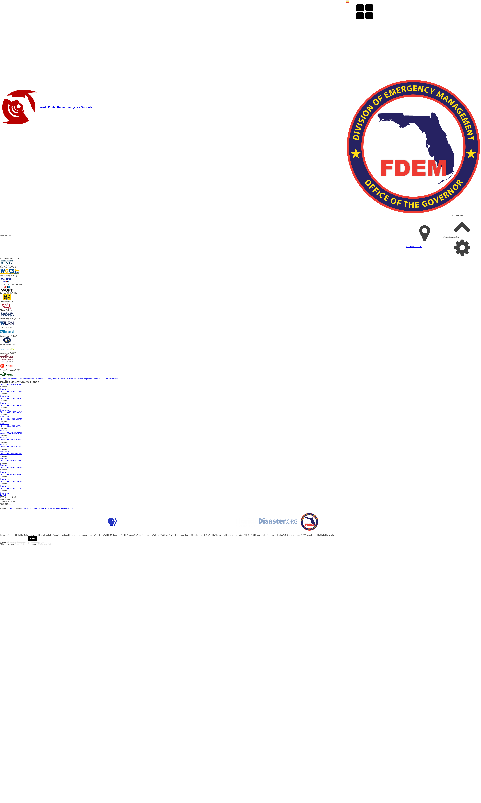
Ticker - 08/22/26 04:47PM (11, 426)
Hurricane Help (81, 379)
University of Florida (29, 508)
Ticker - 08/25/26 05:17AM (11, 391)
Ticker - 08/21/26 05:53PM (11, 440)
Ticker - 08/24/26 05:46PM (11, 398)
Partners (13, 379)
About (7, 379)
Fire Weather (70, 379)
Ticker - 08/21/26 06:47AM (11, 454)
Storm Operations (94, 379)
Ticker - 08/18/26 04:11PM (10, 488)
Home (2, 379)
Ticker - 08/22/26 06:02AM (11, 433)
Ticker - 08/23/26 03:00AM (11, 419)
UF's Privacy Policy (45, 544)
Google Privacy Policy (24, 544)
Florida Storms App (110, 379)
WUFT (13, 508)
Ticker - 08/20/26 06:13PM (11, 460)
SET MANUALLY (414, 247)
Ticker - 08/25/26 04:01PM (11, 384)
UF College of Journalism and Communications (25, 542)
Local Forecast (22, 379)
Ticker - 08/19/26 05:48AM (11, 481)
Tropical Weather (34, 379)
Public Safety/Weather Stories (53, 379)
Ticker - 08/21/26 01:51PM (11, 447)
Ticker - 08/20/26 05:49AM (11, 467)
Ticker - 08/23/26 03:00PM (11, 412)
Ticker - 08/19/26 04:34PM (11, 474)
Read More (4, 389)
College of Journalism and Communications (55, 508)
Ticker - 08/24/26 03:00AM (11, 405)
